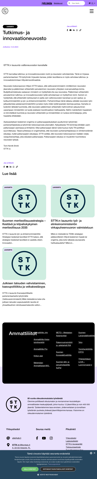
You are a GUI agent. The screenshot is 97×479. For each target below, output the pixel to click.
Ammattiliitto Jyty (41, 332)
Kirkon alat (38, 355)
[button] (48, 474)
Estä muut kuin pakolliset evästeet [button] (58, 469)
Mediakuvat (58, 3)
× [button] (94, 453)
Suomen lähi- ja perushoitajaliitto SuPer (63, 364)
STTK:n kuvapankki (74, 444)
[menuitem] (93, 3)
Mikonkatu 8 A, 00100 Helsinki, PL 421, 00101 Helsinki (18, 447)
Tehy (80, 342)
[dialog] (48, 464)
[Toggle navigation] (91, 10)
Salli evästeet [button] (30, 469)
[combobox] (76, 3)
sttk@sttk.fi (16, 438)
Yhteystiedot (71, 438)
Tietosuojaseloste (73, 447)
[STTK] (5, 11)
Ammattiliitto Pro (40, 349)
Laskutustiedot (72, 441)
